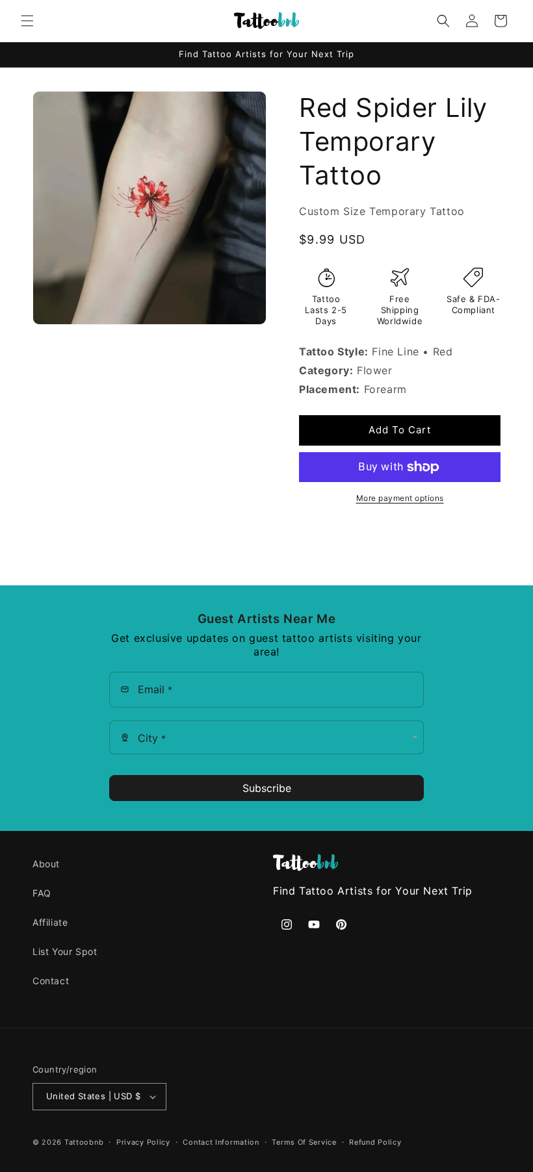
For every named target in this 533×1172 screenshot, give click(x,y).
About (46, 863)
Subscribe (266, 788)
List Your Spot (64, 951)
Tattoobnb (83, 1142)
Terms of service (304, 1142)
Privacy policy (143, 1142)
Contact (50, 980)
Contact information (221, 1142)
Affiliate (50, 922)
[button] (27, 20)
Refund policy (375, 1142)
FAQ (41, 892)
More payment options (400, 498)
